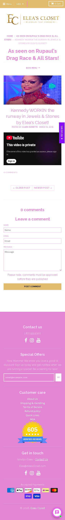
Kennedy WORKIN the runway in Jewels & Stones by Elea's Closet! (32, 116)
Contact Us (41, 459)
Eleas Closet (38, 508)
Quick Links (32, 415)
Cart (58, 3)
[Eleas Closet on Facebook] (26, 340)
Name (6, 225)
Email (6, 236)
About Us (32, 399)
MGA (32, 419)
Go (58, 377)
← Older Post (21, 188)
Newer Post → (43, 188)
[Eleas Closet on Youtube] (38, 340)
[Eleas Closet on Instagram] (32, 340)
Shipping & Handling (32, 403)
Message (8, 247)
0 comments (11, 172)
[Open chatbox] (57, 512)
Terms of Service (32, 407)
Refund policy (32, 411)
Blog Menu (31, 68)
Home (10, 36)
